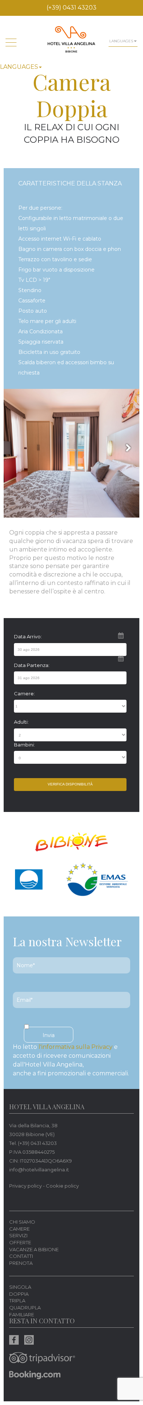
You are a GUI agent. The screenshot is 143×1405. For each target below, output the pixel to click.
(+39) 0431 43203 (71, 7)
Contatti (21, 1256)
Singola (20, 1287)
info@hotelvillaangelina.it (39, 1169)
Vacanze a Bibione (34, 1249)
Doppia (19, 1294)
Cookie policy (62, 1186)
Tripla (17, 1300)
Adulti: (21, 722)
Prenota (21, 1263)
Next (127, 447)
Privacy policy (25, 1186)
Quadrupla (25, 1307)
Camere (19, 1229)
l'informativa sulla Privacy (75, 1046)
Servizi (18, 1235)
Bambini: (24, 745)
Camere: (24, 693)
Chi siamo (22, 1222)
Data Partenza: (32, 665)
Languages (19, 66)
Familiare (21, 1314)
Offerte (20, 1242)
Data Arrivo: (28, 636)
